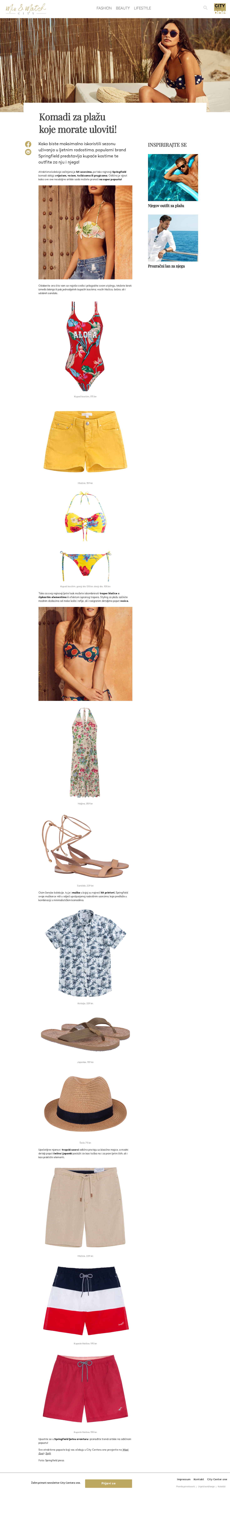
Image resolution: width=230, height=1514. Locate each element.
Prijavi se (109, 1483)
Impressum (184, 1479)
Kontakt (199, 1479)
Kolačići (221, 1487)
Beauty (123, 8)
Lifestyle (142, 8)
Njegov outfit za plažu (166, 205)
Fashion (104, 8)
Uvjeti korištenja (206, 1487)
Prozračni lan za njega (166, 265)
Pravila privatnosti (185, 1487)
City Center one (217, 1479)
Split (48, 1453)
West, (125, 1450)
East (40, 1453)
